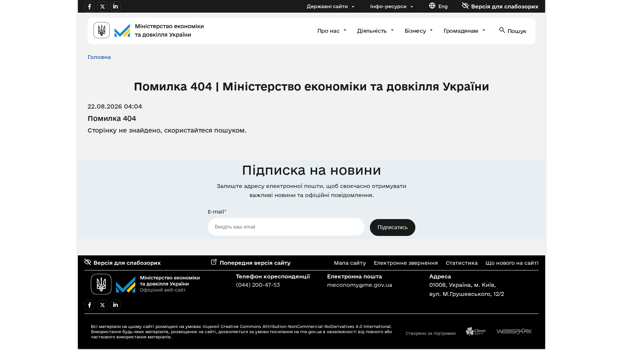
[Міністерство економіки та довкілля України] (145, 284)
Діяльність (372, 31)
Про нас (329, 31)
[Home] (148, 31)
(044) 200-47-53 (258, 285)
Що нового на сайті (512, 263)
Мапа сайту (350, 263)
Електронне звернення (406, 263)
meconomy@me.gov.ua (359, 285)
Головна (99, 57)
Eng (443, 6)
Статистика (462, 263)
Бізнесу (416, 31)
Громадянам (462, 31)
